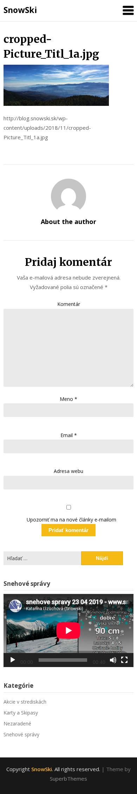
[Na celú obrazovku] (124, 660)
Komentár (68, 304)
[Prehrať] (12, 660)
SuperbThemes (68, 778)
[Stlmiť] (113, 660)
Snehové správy (21, 734)
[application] (68, 630)
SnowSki (20, 9)
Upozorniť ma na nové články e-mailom (71, 519)
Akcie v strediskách (25, 701)
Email (68, 435)
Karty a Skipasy (21, 712)
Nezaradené (17, 723)
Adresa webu (68, 471)
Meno (68, 399)
